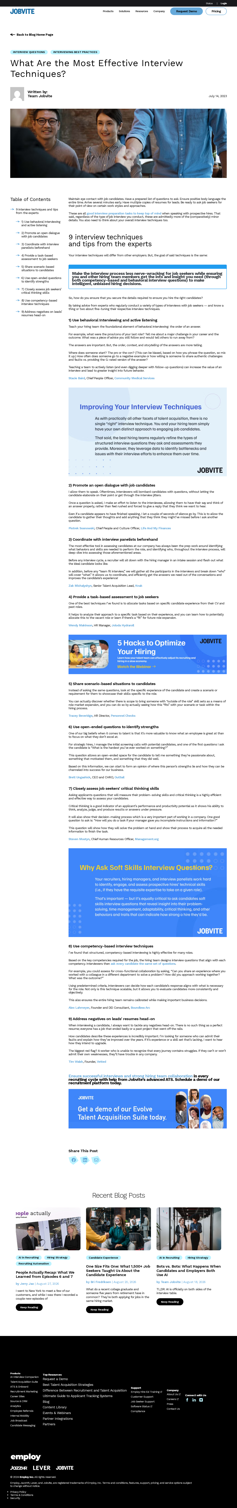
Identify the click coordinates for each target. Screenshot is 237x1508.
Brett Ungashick (79, 777)
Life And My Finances (156, 528)
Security (15, 1498)
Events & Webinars (57, 1413)
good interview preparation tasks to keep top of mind (124, 213)
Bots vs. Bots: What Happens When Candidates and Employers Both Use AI (188, 1270)
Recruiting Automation (34, 1263)
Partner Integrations (58, 1418)
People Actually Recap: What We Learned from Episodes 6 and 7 (45, 1274)
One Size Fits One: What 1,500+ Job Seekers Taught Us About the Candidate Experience (118, 1270)
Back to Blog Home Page (35, 34)
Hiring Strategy (57, 1257)
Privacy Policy (18, 1491)
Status (209, 3)
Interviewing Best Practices (75, 52)
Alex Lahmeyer (79, 1007)
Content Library (54, 1407)
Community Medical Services (134, 378)
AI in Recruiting (29, 1257)
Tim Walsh (76, 1061)
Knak (138, 585)
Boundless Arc (140, 1007)
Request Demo (186, 11)
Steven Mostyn (79, 839)
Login (224, 3)
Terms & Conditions (21, 1495)
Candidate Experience (103, 1257)
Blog (46, 1401)
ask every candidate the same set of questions (143, 963)
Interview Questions (29, 52)
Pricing (216, 11)
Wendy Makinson (80, 625)
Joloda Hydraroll (123, 625)
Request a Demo (55, 1379)
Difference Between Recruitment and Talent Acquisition (85, 1390)
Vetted (101, 1061)
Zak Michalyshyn (80, 585)
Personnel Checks (123, 715)
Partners (49, 1424)
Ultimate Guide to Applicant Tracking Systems (77, 1396)
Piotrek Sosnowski (81, 528)
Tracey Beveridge (80, 715)
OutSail (119, 777)
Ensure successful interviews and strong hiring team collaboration (131, 1076)
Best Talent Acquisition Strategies (68, 1385)
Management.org (147, 839)
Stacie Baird (77, 378)
